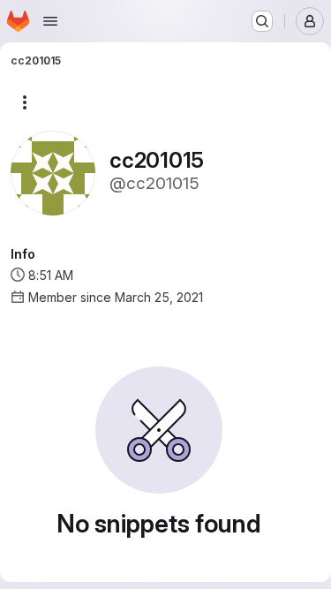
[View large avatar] (53, 171)
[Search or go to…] (262, 21)
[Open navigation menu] (50, 21)
